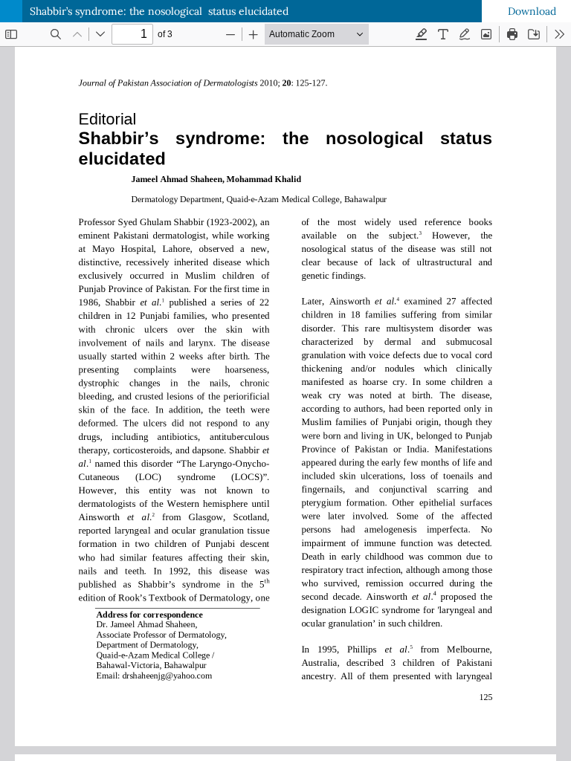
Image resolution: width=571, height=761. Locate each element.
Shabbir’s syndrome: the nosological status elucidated (159, 11)
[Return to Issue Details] (11, 11)
